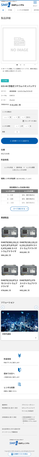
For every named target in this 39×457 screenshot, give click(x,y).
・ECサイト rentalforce (29, 419)
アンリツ (12, 100)
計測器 (10, 10)
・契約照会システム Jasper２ (30, 422)
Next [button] (35, 64)
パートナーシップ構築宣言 (10, 432)
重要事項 (4, 404)
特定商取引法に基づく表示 (10, 408)
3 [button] (24, 65)
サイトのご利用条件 (28, 411)
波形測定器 (13, 91)
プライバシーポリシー (28, 404)
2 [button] (21, 65)
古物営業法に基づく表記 (9, 417)
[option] (19, 44)
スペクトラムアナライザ (25, 91)
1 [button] (17, 65)
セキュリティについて (28, 408)
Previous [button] (2, 307)
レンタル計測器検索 (23, 10)
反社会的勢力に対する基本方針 (11, 429)
